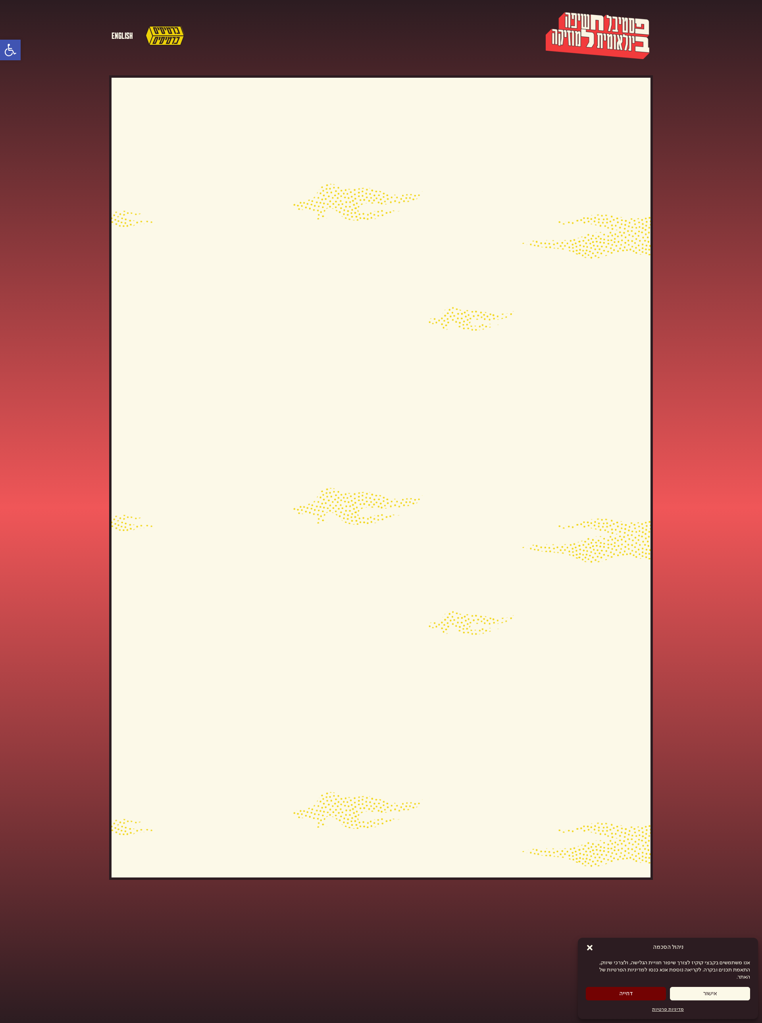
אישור (710, 993)
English (122, 35)
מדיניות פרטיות (668, 1009)
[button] (590, 948)
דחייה (626, 993)
